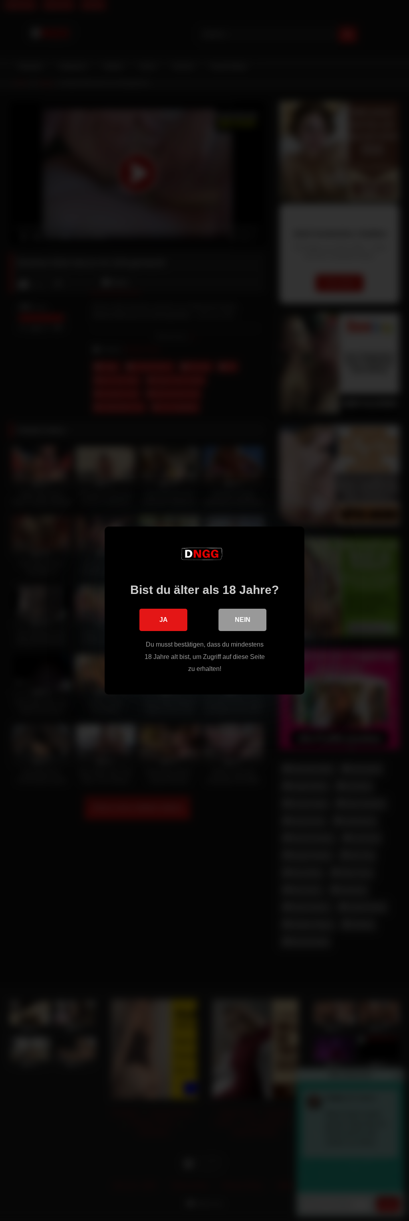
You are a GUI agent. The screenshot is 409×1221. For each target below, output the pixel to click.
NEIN (242, 619)
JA (163, 619)
